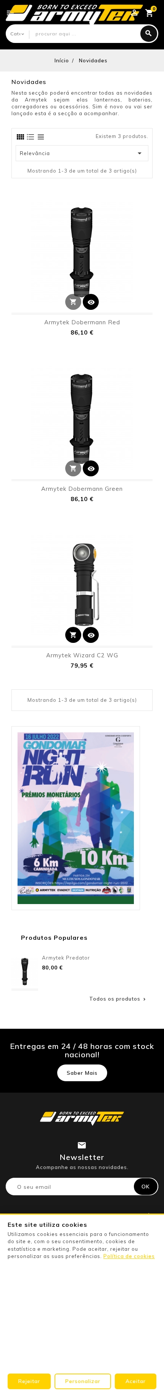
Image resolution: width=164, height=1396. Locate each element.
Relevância (82, 153)
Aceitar (135, 1381)
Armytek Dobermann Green (82, 488)
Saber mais (82, 1072)
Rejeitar (29, 1381)
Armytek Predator (66, 958)
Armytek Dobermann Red (82, 322)
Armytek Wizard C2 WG (82, 655)
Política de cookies (129, 1256)
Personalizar (82, 1381)
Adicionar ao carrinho (73, 635)
